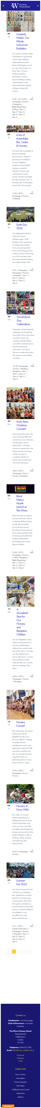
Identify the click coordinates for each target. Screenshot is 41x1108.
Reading (17, 198)
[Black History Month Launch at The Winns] (20, 489)
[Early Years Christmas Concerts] (20, 403)
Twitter (20, 1061)
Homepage (16, 101)
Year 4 (14, 114)
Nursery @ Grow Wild (22, 807)
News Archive (20, 1074)
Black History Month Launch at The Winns (21, 503)
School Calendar (20, 1082)
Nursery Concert (20, 724)
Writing (15, 109)
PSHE (16, 557)
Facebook (20, 1055)
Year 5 (21, 114)
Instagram (20, 1058)
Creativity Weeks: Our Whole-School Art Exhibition (22, 41)
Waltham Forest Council (20, 1089)
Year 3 (21, 112)
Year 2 (14, 112)
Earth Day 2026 (21, 226)
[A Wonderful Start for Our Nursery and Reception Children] (20, 591)
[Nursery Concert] (20, 705)
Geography (23, 270)
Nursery (25, 101)
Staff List (20, 1097)
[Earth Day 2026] (20, 214)
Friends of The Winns (19, 928)
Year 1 (22, 109)
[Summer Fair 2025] (20, 870)
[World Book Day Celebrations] (20, 302)
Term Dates (20, 1086)
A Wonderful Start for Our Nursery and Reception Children (22, 622)
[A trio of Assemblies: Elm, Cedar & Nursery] (20, 128)
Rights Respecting (18, 107)
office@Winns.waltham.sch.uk (23, 1050)
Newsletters (20, 1078)
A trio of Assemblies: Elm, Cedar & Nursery (22, 140)
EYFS (24, 99)
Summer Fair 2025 (21, 882)
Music (25, 473)
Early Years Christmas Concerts (22, 425)
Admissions (20, 1093)
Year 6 (14, 117)
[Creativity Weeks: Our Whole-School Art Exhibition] (20, 21)
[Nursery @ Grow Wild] (20, 793)
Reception (17, 104)
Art (19, 99)
